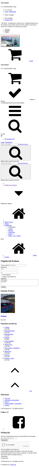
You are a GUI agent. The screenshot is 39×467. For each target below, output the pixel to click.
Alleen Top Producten (9, 276)
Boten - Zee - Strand (14, 236)
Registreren (8, 142)
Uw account (8, 10)
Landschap (11, 232)
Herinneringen (9, 334)
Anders (10, 229)
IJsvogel (7, 355)
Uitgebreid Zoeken (23, 144)
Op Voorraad (6, 275)
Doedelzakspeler (9, 331)
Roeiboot (4, 316)
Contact (7, 405)
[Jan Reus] (19, 282)
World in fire (8, 344)
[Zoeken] (15, 132)
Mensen (10, 230)
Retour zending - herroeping (13, 403)
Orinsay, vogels (9, 358)
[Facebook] (19, 429)
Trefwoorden (5, 265)
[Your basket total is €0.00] (15, 85)
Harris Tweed (9, 222)
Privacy (7, 402)
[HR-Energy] (19, 280)
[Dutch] (1, 136)
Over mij (7, 398)
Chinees (7, 327)
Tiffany (7, 224)
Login (2, 142)
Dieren (10, 234)
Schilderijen (8, 225)
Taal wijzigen (9, 18)
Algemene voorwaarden (12, 400)
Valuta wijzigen (9, 15)
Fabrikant (3, 278)
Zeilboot (7, 337)
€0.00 (31, 61)
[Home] (19, 220)
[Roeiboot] (8, 312)
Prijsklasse (4, 267)
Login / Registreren (10, 11)
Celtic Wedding (9, 341)
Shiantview (8, 351)
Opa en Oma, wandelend (12, 348)
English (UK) (9, 20)
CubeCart (13, 464)
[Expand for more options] (15, 117)
